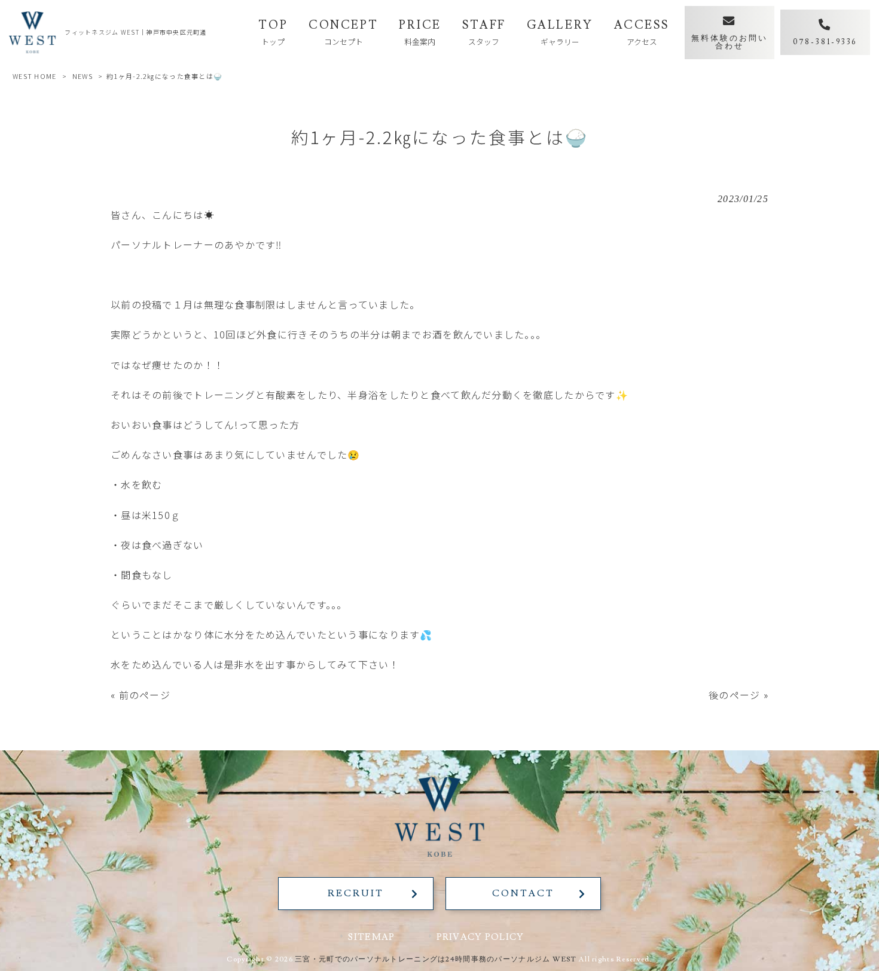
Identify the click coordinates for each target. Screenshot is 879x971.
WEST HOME (35, 76)
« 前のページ (140, 695)
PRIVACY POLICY (480, 937)
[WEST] (32, 32)
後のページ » (738, 695)
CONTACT (523, 893)
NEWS (82, 76)
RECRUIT (355, 893)
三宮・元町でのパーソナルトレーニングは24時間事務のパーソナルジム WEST (436, 959)
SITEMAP (371, 937)
